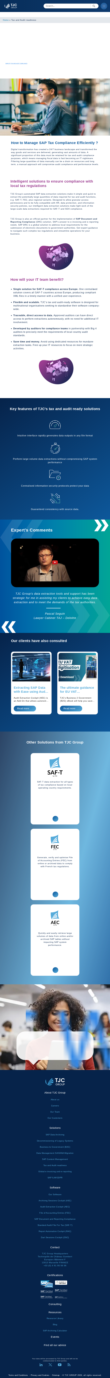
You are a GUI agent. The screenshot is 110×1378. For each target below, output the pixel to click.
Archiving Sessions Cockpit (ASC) (55, 1200)
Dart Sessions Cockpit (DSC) (55, 1237)
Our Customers (55, 1118)
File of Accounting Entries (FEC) (55, 1213)
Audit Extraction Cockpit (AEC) (55, 1207)
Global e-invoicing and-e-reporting (55, 1171)
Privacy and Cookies (40, 1375)
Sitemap (56, 1375)
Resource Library (55, 1318)
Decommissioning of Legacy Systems (55, 1141)
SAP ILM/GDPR (55, 1177)
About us (55, 1099)
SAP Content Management (55, 1159)
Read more (23, 708)
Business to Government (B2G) (55, 1147)
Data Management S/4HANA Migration (55, 1153)
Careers (55, 1106)
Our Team (55, 1112)
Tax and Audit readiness (55, 1165)
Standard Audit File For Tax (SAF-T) (55, 1225)
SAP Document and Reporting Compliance (55, 1219)
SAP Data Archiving (55, 1134)
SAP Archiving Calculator (55, 1330)
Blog (55, 1324)
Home (6, 20)
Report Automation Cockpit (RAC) (55, 1231)
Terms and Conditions (18, 1375)
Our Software (55, 1194)
